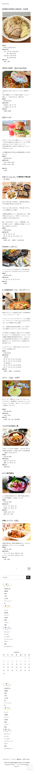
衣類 (5, 593)
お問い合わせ (26, 759)
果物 (5, 620)
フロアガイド (6, 759)
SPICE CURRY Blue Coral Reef (14, 68)
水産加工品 (7, 588)
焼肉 (5, 625)
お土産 (6, 598)
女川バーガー (7, 117)
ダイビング (7, 632)
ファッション (7, 601)
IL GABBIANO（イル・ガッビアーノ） (16, 290)
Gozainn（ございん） (10, 247)
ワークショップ (8, 639)
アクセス (13, 759)
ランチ (6, 610)
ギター (6, 641)
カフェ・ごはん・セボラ (11, 377)
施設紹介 (19, 759)
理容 (5, 644)
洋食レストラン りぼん (10, 520)
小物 (5, 596)
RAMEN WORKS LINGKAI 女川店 (15, 9)
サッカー (6, 634)
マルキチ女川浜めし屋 (10, 426)
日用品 (6, 617)
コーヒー (6, 622)
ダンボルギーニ (8, 646)
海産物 (6, 591)
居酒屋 (6, 612)
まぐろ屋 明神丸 (8, 473)
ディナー (6, 615)
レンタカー (7, 636)
